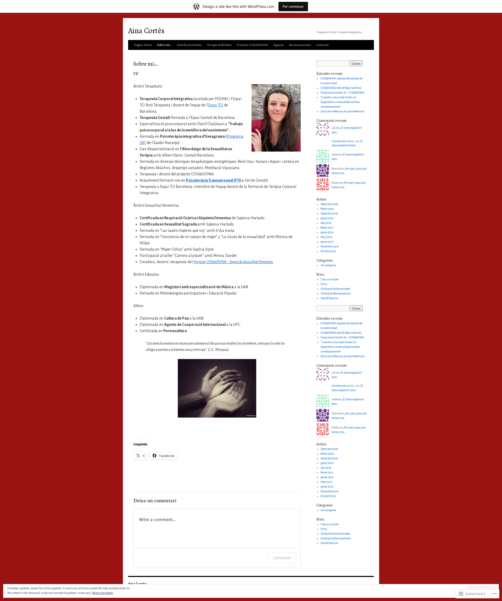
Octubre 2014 (328, 251)
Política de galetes (102, 592)
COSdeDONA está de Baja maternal (341, 87)
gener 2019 (327, 218)
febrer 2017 (327, 227)
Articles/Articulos (189, 45)
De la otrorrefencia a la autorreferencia (342, 111)
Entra (324, 284)
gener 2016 (327, 232)
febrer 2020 (327, 208)
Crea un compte (330, 279)
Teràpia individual (219, 45)
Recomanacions (300, 45)
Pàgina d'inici (143, 45)
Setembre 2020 (329, 204)
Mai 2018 (326, 222)
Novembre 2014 (330, 246)
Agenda (278, 45)
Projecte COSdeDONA (252, 45)
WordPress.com (329, 298)
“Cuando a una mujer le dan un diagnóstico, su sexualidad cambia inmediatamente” (340, 102)
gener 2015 (327, 241)
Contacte (322, 45)
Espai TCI (215, 105)
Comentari (282, 558)
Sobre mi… (164, 45)
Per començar (293, 6)
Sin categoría (328, 265)
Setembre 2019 (329, 213)
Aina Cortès (146, 30)
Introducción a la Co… (344, 141)
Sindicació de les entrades (335, 288)
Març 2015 (326, 237)
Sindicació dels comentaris (336, 293)
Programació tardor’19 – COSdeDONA (342, 92)
